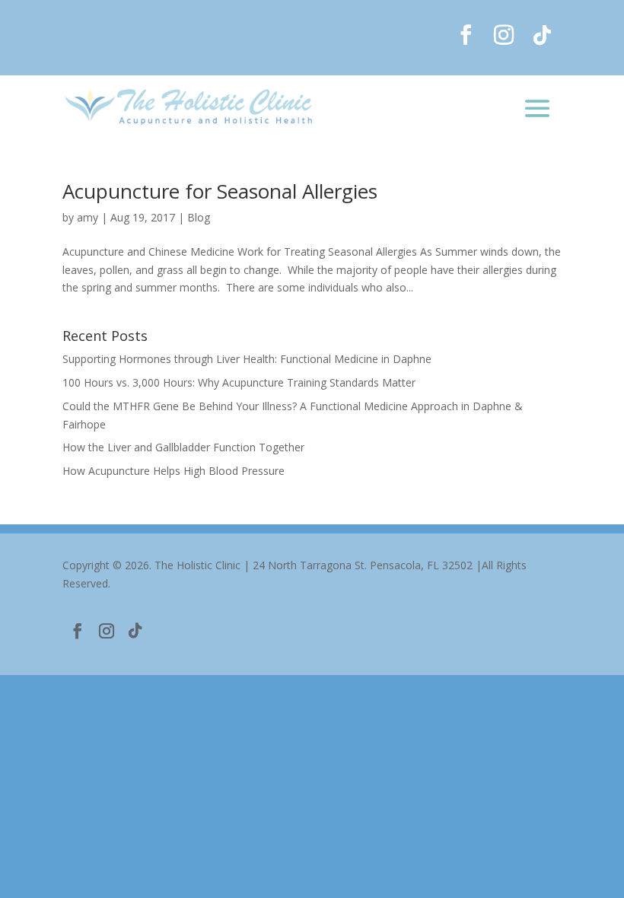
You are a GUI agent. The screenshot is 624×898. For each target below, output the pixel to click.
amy (87, 217)
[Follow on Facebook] (466, 35)
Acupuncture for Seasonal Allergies (219, 191)
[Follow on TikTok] (542, 35)
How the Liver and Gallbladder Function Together (183, 447)
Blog (198, 217)
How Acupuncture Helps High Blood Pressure (173, 470)
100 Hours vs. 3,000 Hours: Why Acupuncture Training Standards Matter (238, 382)
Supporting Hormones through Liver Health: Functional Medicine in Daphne (246, 359)
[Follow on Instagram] (504, 35)
